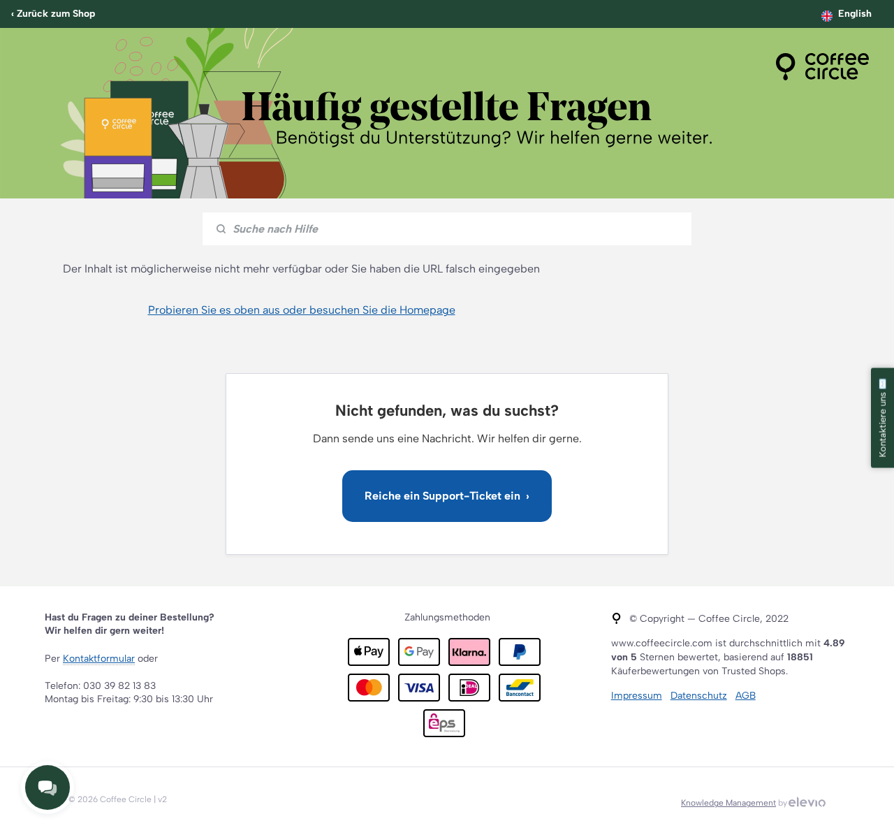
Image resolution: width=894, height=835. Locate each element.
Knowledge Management (728, 803)
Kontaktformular (99, 659)
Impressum (636, 696)
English (855, 14)
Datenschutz (698, 696)
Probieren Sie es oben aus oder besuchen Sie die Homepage (301, 310)
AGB (745, 696)
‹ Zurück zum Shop (53, 14)
